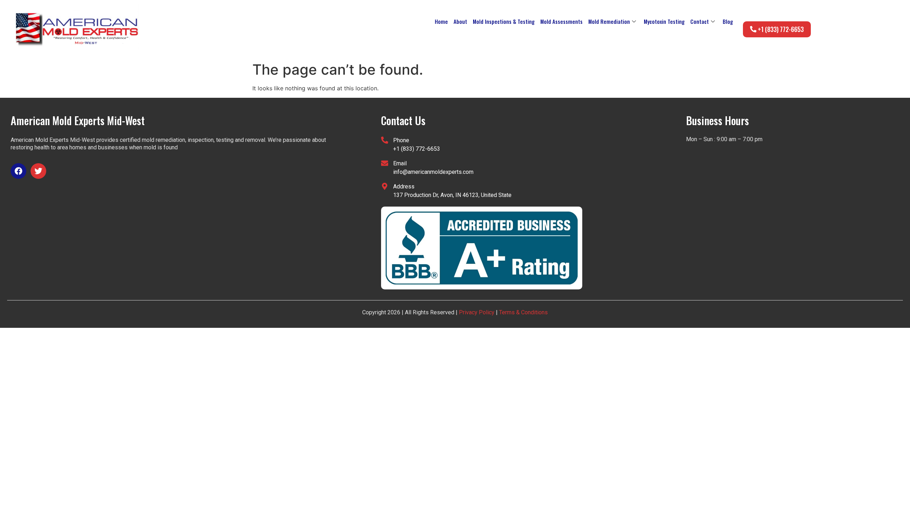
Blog (728, 21)
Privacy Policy (476, 312)
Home (441, 21)
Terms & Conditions (523, 312)
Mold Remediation (609, 21)
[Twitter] (38, 171)
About (460, 21)
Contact (699, 21)
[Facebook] (18, 171)
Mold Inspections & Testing (504, 21)
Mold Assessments (561, 21)
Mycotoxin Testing (664, 21)
